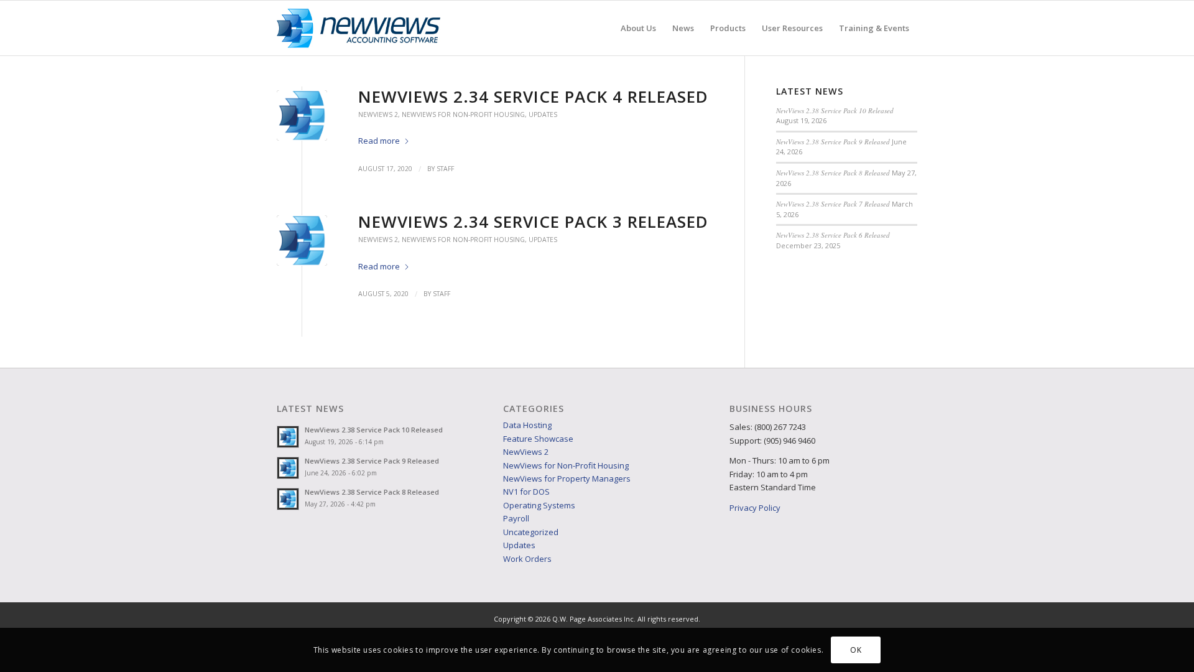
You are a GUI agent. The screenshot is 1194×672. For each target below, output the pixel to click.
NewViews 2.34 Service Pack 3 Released (533, 221)
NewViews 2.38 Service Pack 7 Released (833, 203)
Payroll (516, 518)
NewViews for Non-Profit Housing (463, 114)
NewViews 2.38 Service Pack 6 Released (833, 235)
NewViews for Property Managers (567, 478)
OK (855, 650)
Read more (379, 140)
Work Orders (527, 558)
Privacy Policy (754, 507)
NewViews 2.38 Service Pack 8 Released (833, 172)
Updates (543, 114)
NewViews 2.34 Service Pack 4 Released (533, 96)
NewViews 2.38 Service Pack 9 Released (833, 141)
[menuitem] (638, 28)
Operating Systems (539, 505)
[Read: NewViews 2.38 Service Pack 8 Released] (288, 499)
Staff (445, 168)
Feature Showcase (538, 438)
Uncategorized (530, 532)
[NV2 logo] (302, 115)
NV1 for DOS (526, 491)
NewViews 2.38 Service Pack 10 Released (835, 110)
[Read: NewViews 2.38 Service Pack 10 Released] (288, 437)
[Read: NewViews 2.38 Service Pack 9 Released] (288, 468)
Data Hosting (527, 425)
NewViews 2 (378, 114)
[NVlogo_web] (358, 28)
